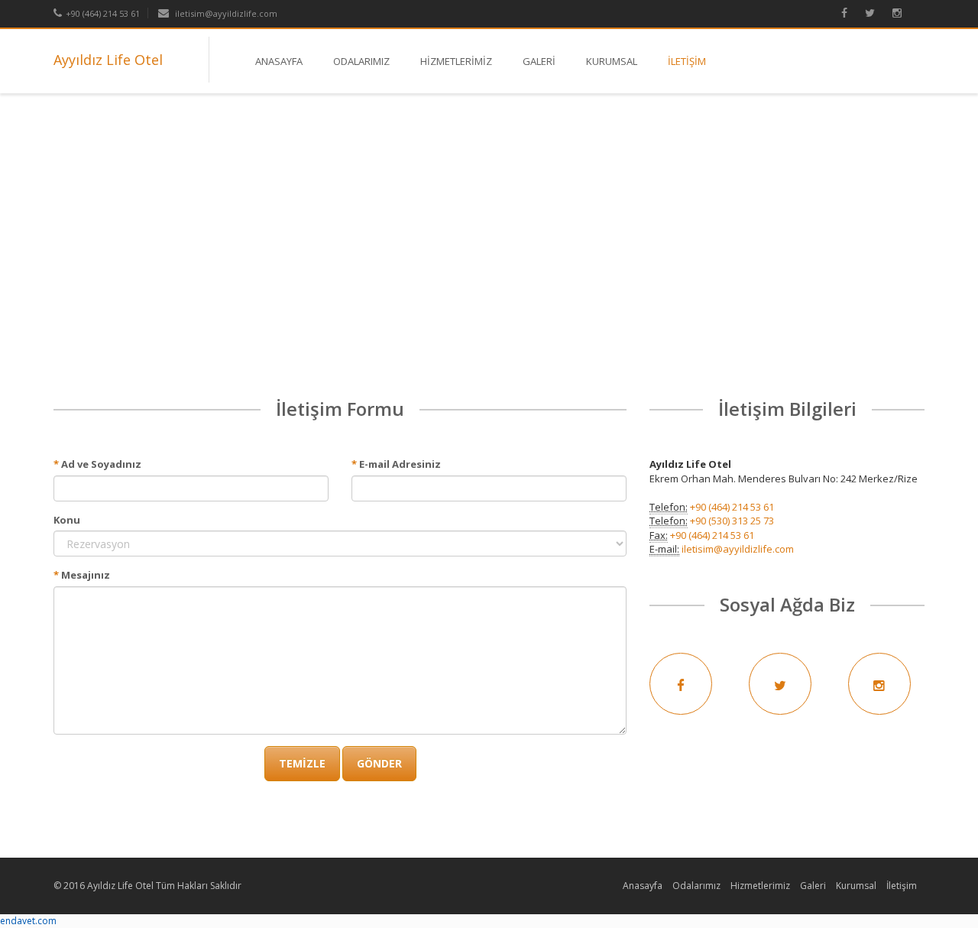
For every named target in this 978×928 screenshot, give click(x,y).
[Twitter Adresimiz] (877, 13)
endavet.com (28, 920)
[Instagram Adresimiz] (904, 13)
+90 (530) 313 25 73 (732, 520)
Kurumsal (856, 885)
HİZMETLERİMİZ (456, 61)
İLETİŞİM (687, 61)
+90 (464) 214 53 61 (103, 13)
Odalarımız (696, 885)
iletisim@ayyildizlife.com (226, 13)
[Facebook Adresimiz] (852, 13)
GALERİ (539, 61)
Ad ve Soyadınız (97, 464)
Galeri (813, 885)
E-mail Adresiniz (396, 464)
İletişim (901, 885)
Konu (66, 520)
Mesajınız (81, 575)
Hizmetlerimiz (760, 885)
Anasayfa (642, 885)
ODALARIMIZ (361, 61)
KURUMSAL (611, 61)
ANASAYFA (279, 61)
